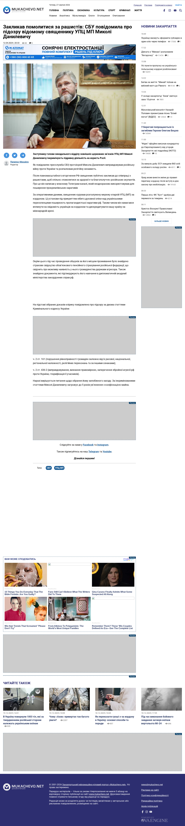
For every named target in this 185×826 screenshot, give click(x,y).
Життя (138, 10)
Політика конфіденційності (155, 795)
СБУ (49, 468)
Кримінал (124, 10)
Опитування (119, 15)
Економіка (83, 10)
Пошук (180, 10)
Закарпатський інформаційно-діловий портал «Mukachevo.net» (94, 784)
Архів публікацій (149, 806)
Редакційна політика (151, 801)
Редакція (138, 5)
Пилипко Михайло (19, 162)
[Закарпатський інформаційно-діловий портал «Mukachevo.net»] (23, 10)
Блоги (92, 15)
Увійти (178, 5)
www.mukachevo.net (99, 794)
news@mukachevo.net (152, 784)
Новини (53, 15)
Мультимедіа (79, 15)
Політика (68, 10)
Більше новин (162, 221)
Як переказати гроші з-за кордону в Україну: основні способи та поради (114, 720)
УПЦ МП (59, 468)
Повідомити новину (163, 5)
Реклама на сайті (150, 790)
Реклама (148, 5)
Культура (99, 10)
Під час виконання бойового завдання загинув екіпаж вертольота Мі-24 (157, 720)
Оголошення (103, 15)
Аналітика (64, 15)
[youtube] (175, 11)
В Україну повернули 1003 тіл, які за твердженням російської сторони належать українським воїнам (23, 720)
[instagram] (169, 11)
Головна (54, 10)
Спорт (111, 10)
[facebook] (164, 11)
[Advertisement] (84, 237)
